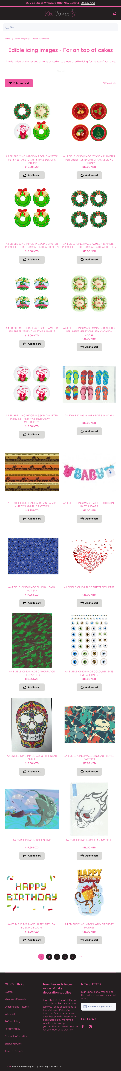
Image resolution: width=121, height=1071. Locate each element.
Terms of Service (14, 1051)
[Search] (6, 27)
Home (7, 39)
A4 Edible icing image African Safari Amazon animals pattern (32, 504)
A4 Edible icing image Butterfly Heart (89, 587)
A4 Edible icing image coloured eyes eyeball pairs (89, 673)
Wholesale (10, 1014)
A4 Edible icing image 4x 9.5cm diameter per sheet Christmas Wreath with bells (32, 245)
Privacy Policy (12, 1028)
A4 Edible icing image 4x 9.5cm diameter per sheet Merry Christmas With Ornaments (32, 419)
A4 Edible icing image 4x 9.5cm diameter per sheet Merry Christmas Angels (32, 330)
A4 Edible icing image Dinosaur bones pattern (89, 757)
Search (9, 991)
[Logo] (60, 13)
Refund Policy (12, 1021)
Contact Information (16, 1036)
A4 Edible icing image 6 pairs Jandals (89, 415)
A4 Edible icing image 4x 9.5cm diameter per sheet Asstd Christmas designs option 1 (32, 159)
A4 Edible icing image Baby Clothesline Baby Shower (89, 504)
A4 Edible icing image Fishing (32, 840)
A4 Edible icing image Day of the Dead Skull (32, 757)
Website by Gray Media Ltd (50, 1066)
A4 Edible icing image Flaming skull (89, 840)
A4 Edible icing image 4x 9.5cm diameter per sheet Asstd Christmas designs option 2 (89, 159)
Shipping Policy (13, 1043)
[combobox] (60, 27)
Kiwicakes (16, 1066)
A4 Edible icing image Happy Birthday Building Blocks (31, 926)
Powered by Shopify (29, 1066)
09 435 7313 (88, 2)
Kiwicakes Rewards (15, 999)
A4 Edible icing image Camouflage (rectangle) (32, 673)
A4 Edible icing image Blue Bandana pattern (32, 589)
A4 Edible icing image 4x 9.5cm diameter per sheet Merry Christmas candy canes (89, 331)
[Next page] (80, 957)
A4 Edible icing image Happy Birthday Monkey (89, 926)
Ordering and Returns (17, 1006)
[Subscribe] (112, 1007)
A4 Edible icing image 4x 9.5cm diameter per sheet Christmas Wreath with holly (89, 245)
